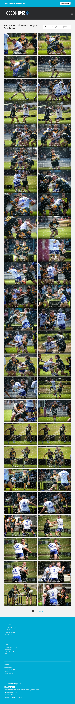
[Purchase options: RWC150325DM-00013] (20, 98)
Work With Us (8, 673)
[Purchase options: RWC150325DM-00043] (20, 466)
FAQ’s (6, 654)
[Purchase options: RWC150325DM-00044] (54, 466)
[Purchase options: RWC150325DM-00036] (54, 374)
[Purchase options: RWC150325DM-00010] (54, 53)
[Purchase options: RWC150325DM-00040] (54, 420)
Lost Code (7, 649)
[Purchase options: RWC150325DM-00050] (54, 535)
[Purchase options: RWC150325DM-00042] (54, 443)
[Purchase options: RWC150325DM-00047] (20, 512)
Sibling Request (9, 652)
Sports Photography (10, 630)
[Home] (9, 687)
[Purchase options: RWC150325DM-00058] (54, 603)
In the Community (9, 669)
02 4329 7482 (13, 692)
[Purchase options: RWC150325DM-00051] (20, 558)
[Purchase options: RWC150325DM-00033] (20, 351)
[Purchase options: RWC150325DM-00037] (20, 397)
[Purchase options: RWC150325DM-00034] (54, 351)
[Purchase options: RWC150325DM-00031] (20, 328)
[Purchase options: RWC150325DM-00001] (20, 121)
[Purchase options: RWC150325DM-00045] (20, 489)
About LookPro (8, 667)
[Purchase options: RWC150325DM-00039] (20, 420)
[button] (72, 14)
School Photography (10, 628)
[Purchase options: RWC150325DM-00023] (20, 236)
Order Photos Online (10, 647)
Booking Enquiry (9, 634)
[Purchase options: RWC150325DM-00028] (54, 282)
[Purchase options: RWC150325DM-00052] (54, 558)
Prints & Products (9, 632)
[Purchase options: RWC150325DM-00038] (54, 397)
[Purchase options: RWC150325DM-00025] (20, 259)
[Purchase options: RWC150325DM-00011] (20, 75)
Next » (41, 611)
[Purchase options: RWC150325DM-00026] (54, 259)
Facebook (7, 695)
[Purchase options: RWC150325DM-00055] (20, 603)
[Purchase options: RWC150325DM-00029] (20, 305)
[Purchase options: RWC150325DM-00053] (20, 580)
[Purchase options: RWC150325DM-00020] (54, 190)
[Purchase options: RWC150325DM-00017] (20, 167)
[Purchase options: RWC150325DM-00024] (54, 236)
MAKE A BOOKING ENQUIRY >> (14, 3)
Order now (65, 3)
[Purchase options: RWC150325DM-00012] (54, 75)
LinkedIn (13, 695)
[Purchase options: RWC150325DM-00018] (54, 167)
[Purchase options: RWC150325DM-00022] (54, 213)
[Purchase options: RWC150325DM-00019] (20, 190)
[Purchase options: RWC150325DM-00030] (54, 305)
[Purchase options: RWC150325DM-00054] (54, 580)
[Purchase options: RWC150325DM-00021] (20, 213)
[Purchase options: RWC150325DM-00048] (54, 512)
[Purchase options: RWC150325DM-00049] (20, 535)
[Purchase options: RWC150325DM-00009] (20, 53)
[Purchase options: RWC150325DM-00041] (20, 443)
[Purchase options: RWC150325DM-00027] (20, 282)
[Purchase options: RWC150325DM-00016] (54, 144)
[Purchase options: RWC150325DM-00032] (54, 328)
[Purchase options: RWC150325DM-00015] (20, 144)
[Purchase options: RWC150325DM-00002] (54, 121)
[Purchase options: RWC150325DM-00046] (54, 489)
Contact (6, 671)
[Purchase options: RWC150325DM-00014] (54, 98)
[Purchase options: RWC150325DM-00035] (20, 374)
